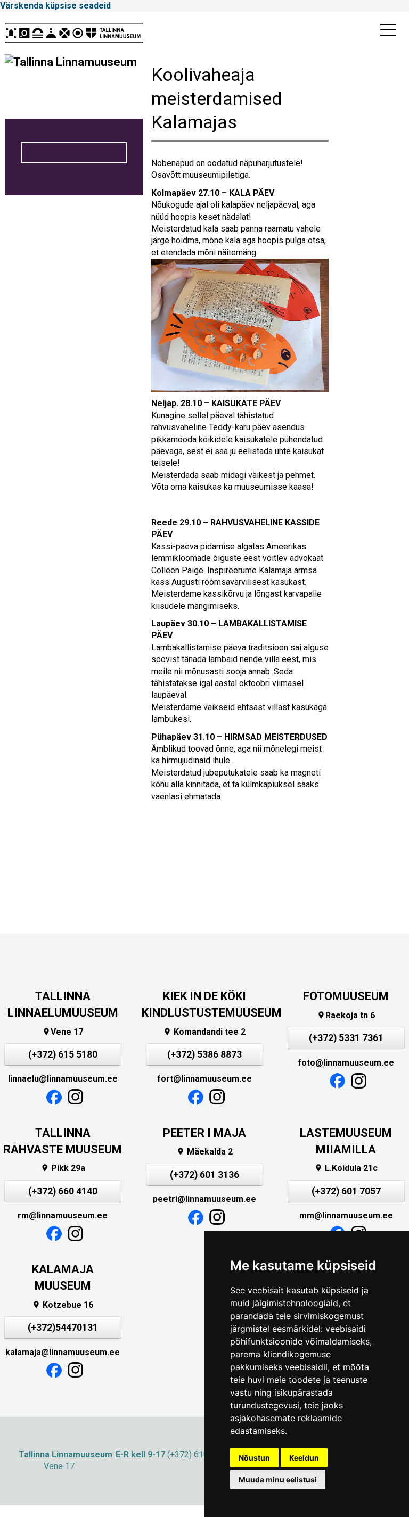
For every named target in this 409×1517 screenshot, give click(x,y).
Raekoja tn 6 (346, 1015)
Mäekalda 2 (204, 1152)
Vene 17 (62, 1032)
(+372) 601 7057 (346, 1191)
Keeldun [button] (304, 1457)
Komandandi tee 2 (204, 1032)
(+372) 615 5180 (62, 1054)
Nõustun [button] (254, 1457)
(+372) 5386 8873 (204, 1054)
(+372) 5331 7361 (346, 1038)
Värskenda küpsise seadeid (55, 6)
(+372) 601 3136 (204, 1174)
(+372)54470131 (63, 1327)
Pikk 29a (62, 1168)
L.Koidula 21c (346, 1168)
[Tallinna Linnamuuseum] (74, 33)
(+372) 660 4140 (62, 1191)
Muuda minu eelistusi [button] (278, 1479)
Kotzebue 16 (62, 1305)
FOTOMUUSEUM (346, 996)
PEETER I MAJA (204, 1133)
